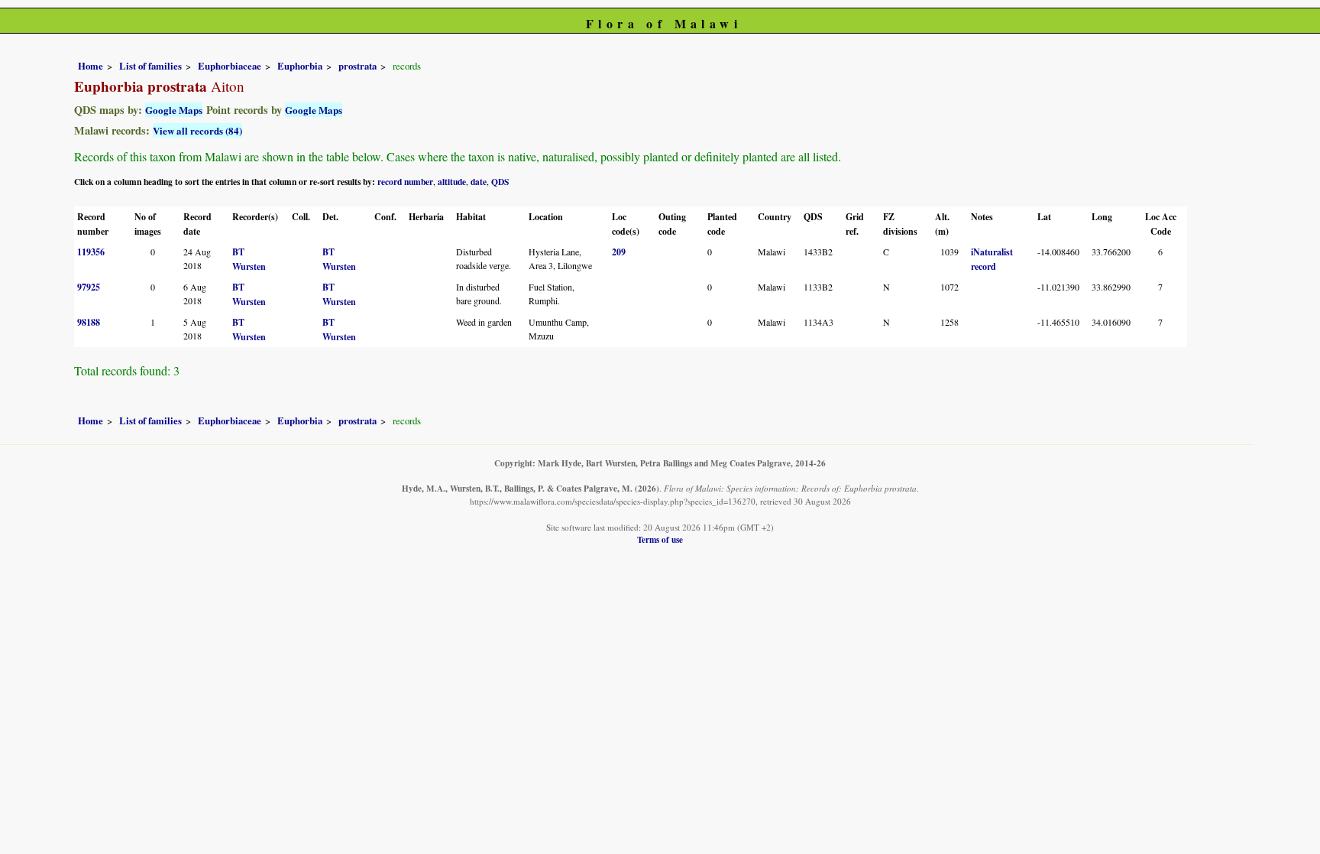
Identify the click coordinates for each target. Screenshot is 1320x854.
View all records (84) (197, 130)
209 (619, 251)
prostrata (357, 66)
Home (90, 66)
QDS (500, 181)
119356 (91, 251)
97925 (88, 287)
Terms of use (660, 539)
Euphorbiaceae (229, 66)
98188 (88, 322)
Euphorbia (299, 66)
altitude (452, 181)
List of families (150, 66)
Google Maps (173, 109)
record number (405, 181)
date (479, 181)
